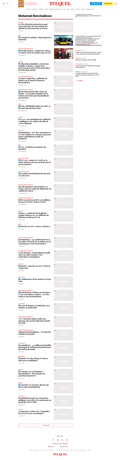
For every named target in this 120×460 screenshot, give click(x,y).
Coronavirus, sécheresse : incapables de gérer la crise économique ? (34, 412)
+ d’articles (45, 425)
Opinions (77, 9)
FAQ (42, 450)
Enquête (20, 383)
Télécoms (20, 22)
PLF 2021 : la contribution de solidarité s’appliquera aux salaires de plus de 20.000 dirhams (34, 121)
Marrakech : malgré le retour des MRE (86, 60)
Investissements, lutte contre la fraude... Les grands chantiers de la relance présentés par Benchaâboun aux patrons (33, 94)
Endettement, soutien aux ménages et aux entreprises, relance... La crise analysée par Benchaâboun (34, 294)
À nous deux (21, 277)
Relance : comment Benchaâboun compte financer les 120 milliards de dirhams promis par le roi (33, 215)
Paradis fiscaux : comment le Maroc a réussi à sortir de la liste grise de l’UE (34, 51)
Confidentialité (83, 450)
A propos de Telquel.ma (49, 450)
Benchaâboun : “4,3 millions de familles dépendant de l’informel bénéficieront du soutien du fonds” (34, 347)
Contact (89, 450)
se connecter (108, 3)
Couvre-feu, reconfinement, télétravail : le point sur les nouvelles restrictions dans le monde (88, 53)
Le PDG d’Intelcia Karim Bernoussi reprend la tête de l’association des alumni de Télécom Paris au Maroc (33, 26)
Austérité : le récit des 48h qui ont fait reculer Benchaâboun (33, 386)
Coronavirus (34, 9)
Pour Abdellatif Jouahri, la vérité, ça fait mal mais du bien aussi (34, 107)
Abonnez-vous (96, 3)
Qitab (68, 9)
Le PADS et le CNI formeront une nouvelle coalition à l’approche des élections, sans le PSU (87, 75)
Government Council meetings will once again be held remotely (88, 66)
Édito (19, 35)
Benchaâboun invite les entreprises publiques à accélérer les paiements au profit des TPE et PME (34, 400)
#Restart (20, 211)
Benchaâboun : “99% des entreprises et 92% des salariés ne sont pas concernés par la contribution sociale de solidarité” (34, 135)
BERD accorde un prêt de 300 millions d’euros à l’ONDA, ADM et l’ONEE (34, 201)
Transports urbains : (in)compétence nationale (35, 38)
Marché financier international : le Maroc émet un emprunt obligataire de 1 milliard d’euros (34, 188)
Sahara (46, 9)
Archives (83, 9)
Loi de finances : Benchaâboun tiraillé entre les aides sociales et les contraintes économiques (34, 254)
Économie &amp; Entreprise (25, 48)
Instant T (78, 50)
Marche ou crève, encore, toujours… (35, 226)
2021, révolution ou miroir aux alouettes (32, 148)
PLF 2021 (20, 117)
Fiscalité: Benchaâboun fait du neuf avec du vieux (34, 174)
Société (64, 9)
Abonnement (37, 450)
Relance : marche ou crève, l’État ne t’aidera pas (34, 267)
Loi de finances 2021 (23, 158)
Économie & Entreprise (55, 9)
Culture (72, 9)
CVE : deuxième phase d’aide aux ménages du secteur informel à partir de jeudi (34, 321)
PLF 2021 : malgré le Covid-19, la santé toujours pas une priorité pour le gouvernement (34, 162)
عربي (116, 3)
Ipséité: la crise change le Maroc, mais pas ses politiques (33, 359)
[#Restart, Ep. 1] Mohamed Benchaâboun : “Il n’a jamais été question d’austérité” (31, 373)
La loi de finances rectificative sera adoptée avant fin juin (34, 306)
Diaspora (89, 9)
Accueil (28, 9)
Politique (41, 9)
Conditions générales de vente (62, 450)
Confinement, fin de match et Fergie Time (34, 280)
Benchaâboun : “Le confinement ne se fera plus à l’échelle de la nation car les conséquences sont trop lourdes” (34, 241)
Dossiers (20, 264)
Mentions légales (74, 450)
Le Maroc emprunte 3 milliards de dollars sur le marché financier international (32, 80)
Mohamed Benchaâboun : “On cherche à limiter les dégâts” (34, 333)
